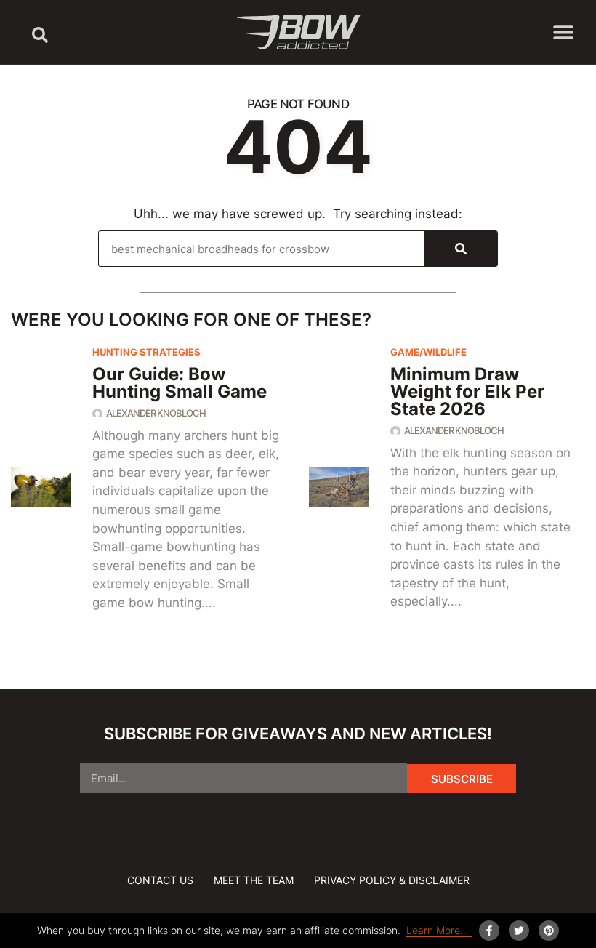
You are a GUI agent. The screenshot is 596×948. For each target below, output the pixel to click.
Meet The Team (254, 880)
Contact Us (160, 880)
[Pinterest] (549, 930)
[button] (40, 34)
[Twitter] (519, 930)
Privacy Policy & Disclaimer (392, 880)
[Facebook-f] (489, 930)
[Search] (460, 248)
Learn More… (439, 930)
